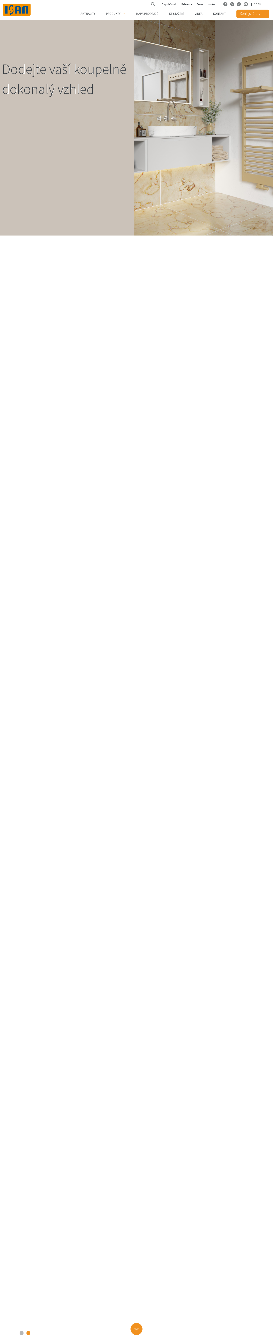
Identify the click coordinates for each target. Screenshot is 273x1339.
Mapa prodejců (147, 14)
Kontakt (219, 14)
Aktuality (88, 14)
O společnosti (169, 4)
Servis (200, 4)
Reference (186, 4)
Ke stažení (176, 14)
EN (259, 4)
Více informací (27, 110)
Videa (198, 14)
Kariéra (211, 4)
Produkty (113, 14)
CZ (255, 4)
